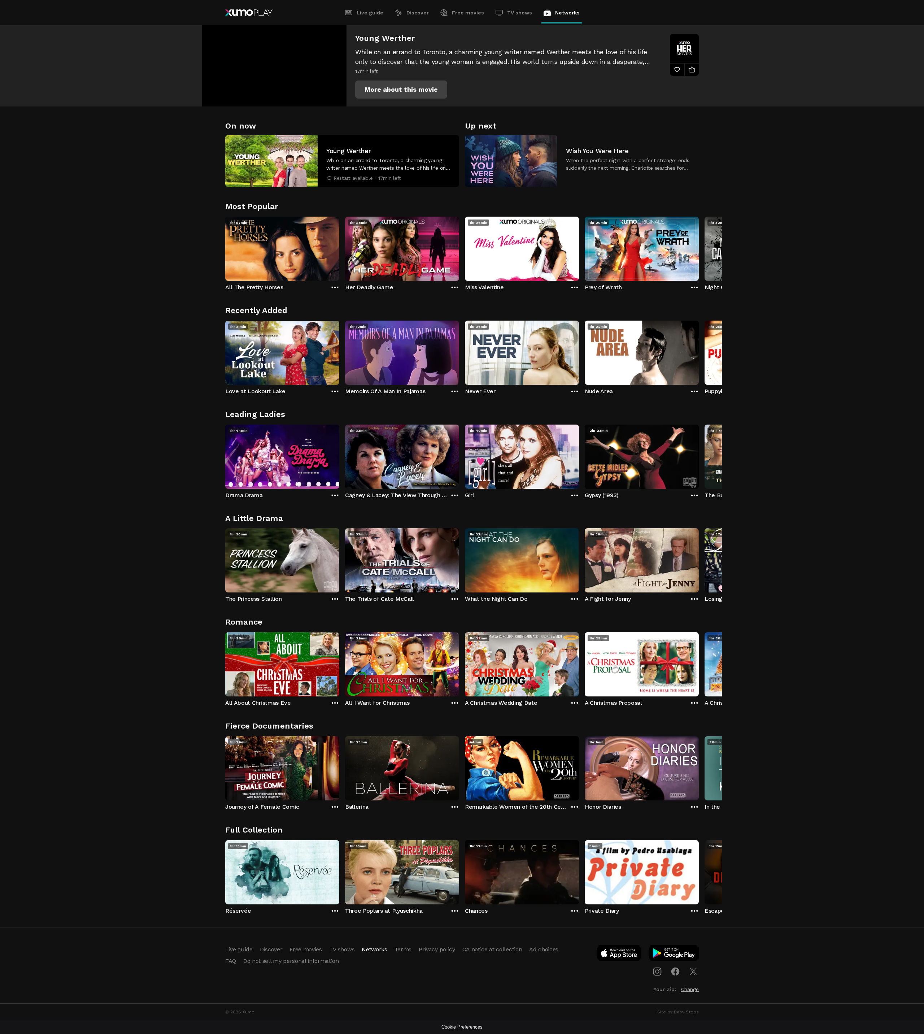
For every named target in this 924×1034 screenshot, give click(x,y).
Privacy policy (437, 949)
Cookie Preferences (462, 1027)
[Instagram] (657, 971)
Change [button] (690, 989)
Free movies (468, 13)
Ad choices (543, 949)
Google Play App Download (674, 954)
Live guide (370, 13)
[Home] (249, 12)
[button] (401, 90)
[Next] (698, 247)
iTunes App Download (619, 954)
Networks (567, 13)
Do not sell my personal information (291, 960)
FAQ (230, 960)
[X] (693, 971)
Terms (403, 949)
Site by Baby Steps (678, 1012)
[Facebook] (675, 971)
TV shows (519, 13)
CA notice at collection (492, 949)
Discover (417, 13)
